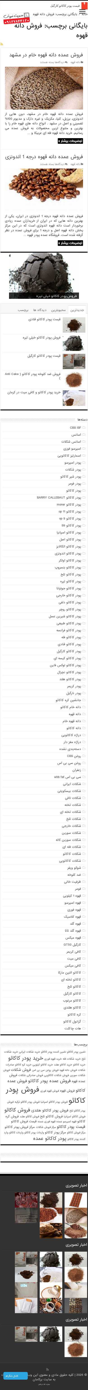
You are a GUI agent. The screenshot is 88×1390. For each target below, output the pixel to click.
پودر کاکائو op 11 (70, 511)
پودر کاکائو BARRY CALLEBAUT (59, 497)
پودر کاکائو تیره (70, 581)
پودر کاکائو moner (69, 504)
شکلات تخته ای (70, 811)
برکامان (38, 1379)
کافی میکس (73, 965)
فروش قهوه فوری (49, 1091)
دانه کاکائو (74, 728)
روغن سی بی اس (69, 763)
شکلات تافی (73, 798)
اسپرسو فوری (72, 448)
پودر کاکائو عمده (49, 1138)
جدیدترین (77, 310)
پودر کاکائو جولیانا (68, 588)
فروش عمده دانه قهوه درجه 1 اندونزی (44, 157)
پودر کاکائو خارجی (68, 595)
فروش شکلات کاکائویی (56, 1075)
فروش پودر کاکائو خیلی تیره (41, 337)
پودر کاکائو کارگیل (69, 651)
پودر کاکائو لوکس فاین (65, 665)
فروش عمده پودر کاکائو (49, 1081)
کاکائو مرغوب (72, 1000)
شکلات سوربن (71, 832)
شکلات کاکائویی (70, 860)
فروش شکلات (21, 1070)
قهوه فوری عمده (46, 1122)
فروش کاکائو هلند (29, 1117)
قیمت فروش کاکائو (24, 1121)
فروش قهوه (67, 1090)
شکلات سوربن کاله (68, 839)
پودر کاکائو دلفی (70, 602)
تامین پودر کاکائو (76, 1052)
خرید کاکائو (79, 1065)
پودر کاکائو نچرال (69, 672)
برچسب (23, 310)
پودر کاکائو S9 (71, 525)
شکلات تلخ (73, 818)
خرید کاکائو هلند (63, 1065)
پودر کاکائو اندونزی (68, 553)
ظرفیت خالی (72, 881)
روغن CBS (74, 756)
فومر (78, 888)
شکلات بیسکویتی (69, 791)
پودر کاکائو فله (71, 637)
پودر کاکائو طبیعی (69, 623)
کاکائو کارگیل (72, 993)
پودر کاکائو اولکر (70, 560)
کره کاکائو (74, 1014)
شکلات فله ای (72, 846)
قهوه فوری (74, 909)
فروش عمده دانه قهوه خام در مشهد (46, 55)
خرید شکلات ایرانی (29, 1052)
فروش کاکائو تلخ (51, 1116)
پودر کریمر (74, 686)
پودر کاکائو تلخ (71, 574)
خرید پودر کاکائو (25, 1058)
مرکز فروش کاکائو (76, 1133)
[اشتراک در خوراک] (1, 44)
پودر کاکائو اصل (70, 539)
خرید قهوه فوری (53, 1059)
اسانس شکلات (71, 441)
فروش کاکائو (17, 1110)
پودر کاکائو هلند (70, 679)
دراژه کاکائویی (71, 735)
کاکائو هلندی (72, 1007)
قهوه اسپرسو (73, 902)
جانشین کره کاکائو (68, 700)
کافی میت (74, 958)
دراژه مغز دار (72, 742)
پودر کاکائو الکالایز (68, 546)
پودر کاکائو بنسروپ (68, 567)
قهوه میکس (73, 937)
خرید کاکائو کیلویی (42, 1065)
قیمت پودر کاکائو (71, 1127)
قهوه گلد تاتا (73, 930)
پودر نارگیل (73, 693)
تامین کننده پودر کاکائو (53, 1052)
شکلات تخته (73, 804)
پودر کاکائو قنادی (69, 644)
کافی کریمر (74, 951)
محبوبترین (58, 310)
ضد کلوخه (74, 874)
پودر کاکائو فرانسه (68, 630)
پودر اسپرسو (73, 462)
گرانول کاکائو (72, 1021)
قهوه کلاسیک (72, 916)
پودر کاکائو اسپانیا (69, 532)
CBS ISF (75, 427)
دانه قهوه (75, 62)
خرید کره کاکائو (23, 1065)
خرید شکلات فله (72, 1059)
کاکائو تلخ (74, 986)
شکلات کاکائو (72, 853)
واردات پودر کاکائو (34, 1133)
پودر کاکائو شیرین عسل (65, 616)
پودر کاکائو (73, 490)
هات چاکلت (73, 1028)
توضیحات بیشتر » (70, 141)
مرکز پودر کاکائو (55, 1132)
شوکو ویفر (74, 867)
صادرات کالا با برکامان (44, 1384)
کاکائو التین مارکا (69, 972)
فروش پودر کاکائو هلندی (49, 1110)
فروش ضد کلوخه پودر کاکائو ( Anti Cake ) (32, 376)
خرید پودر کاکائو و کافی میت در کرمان (33, 392)
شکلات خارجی (71, 825)
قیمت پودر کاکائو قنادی (44, 319)
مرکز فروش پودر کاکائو (20, 1127)
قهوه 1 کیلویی (72, 895)
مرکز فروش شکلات (46, 1127)
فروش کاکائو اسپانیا (74, 1117)
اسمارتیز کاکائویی (69, 455)
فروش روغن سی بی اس (45, 1070)
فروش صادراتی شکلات (30, 1075)
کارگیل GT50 (72, 944)
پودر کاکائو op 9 (70, 518)
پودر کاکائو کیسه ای (67, 658)
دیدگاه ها (39, 310)
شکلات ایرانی (72, 784)
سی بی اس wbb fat (67, 777)
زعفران (76, 770)
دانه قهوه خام (72, 721)
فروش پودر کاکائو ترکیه (27, 1102)
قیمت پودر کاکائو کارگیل (65, 5)
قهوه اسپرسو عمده (66, 1122)
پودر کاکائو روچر (70, 609)
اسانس (76, 434)
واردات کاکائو (16, 1133)
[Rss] (47, 1369)
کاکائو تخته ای (71, 979)
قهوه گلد (75, 923)
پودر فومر (74, 483)
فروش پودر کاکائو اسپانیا (54, 1102)
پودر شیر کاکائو (70, 476)
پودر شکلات (73, 469)
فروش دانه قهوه (68, 1070)
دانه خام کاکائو (70, 707)
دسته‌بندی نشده (70, 749)
